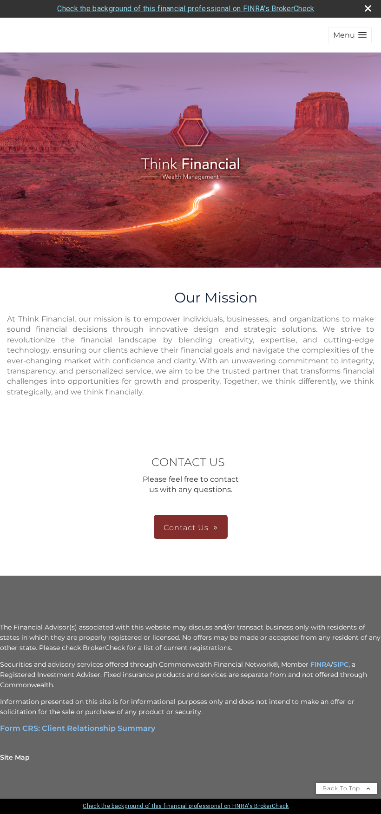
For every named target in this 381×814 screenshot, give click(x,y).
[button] (350, 35)
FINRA (320, 664)
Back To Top (342, 788)
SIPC (340, 664)
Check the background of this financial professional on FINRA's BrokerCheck (185, 8)
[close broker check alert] (368, 8)
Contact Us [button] (186, 527)
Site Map (15, 757)
